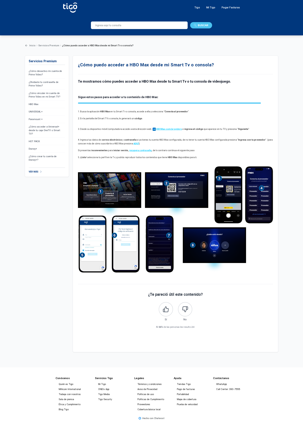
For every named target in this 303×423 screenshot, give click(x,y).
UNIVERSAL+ (36, 111)
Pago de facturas (186, 389)
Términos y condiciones (149, 384)
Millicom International (70, 389)
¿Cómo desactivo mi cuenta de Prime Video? (45, 73)
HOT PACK (34, 141)
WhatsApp (221, 384)
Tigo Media (104, 394)
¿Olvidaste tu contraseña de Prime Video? (43, 84)
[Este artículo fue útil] (166, 309)
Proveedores (143, 404)
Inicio (32, 45)
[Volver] (26, 45)
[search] (139, 25)
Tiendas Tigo (184, 384)
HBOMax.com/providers (169, 129)
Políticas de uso (145, 394)
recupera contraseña (140, 150)
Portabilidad (183, 394)
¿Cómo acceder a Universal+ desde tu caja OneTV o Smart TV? (44, 130)
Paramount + (36, 119)
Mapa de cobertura (186, 399)
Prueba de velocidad (187, 404)
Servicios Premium (48, 45)
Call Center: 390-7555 (228, 389)
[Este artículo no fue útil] (185, 309)
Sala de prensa (66, 399)
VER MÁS (33, 171)
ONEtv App (103, 389)
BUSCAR (203, 25)
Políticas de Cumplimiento (150, 399)
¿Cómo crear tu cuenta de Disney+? (43, 158)
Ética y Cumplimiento (69, 404)
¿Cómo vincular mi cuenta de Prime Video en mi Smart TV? (44, 95)
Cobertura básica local (148, 409)
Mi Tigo (210, 7)
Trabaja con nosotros (70, 394)
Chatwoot (159, 418)
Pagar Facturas (231, 7)
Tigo (197, 7)
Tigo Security (105, 399)
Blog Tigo (64, 409)
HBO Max (33, 104)
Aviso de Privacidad (147, 389)
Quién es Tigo (66, 384)
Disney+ (33, 149)
